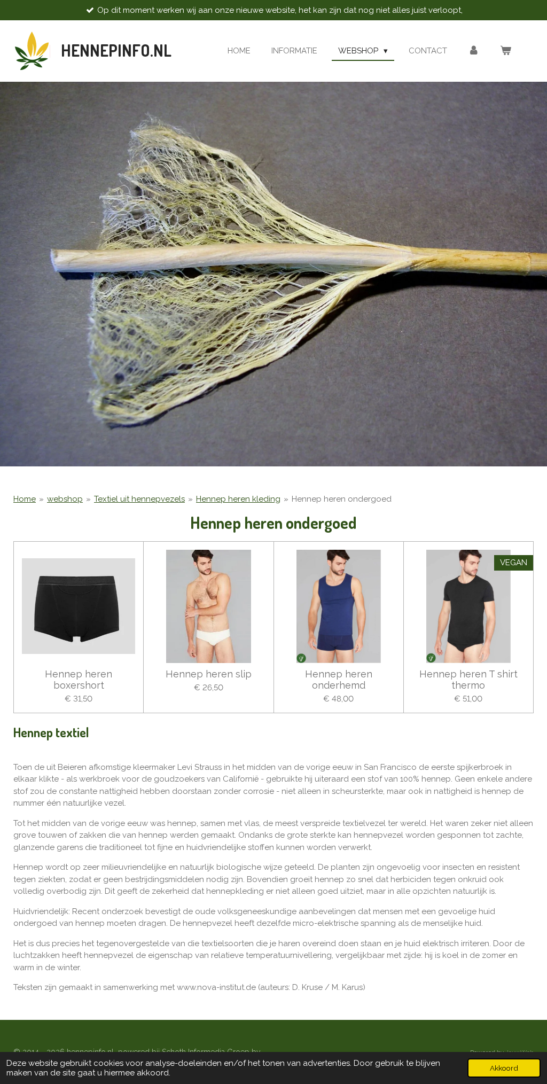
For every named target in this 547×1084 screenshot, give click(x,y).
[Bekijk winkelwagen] (506, 51)
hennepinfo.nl (116, 50)
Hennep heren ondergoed (342, 499)
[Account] (474, 51)
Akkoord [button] (504, 1068)
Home (24, 499)
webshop (65, 499)
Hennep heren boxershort (78, 679)
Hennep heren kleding (238, 499)
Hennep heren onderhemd (338, 679)
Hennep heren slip (209, 674)
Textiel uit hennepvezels (139, 499)
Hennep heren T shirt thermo (468, 679)
